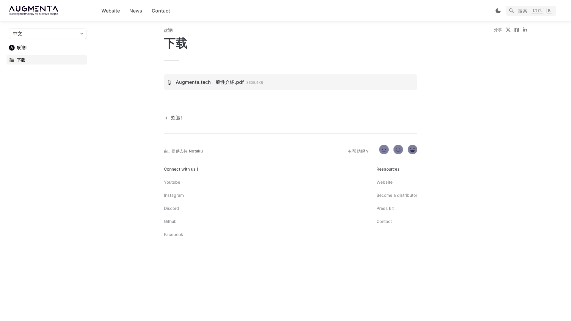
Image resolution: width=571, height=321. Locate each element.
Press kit (385, 208)
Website (110, 11)
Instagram (174, 195)
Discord (171, 208)
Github (170, 221)
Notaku (196, 151)
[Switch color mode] (498, 11)
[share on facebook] (516, 29)
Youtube (172, 182)
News (135, 11)
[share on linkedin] (525, 29)
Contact (161, 11)
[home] (50, 10)
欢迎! (168, 30)
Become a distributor (397, 195)
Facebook (173, 234)
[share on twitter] (508, 29)
